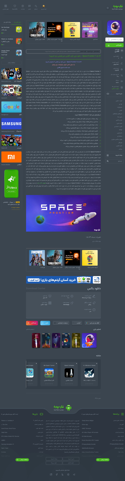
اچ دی (120, 104)
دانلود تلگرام (71, 463)
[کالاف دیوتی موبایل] (37, 30)
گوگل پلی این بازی (94, 323)
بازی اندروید (90, 51)
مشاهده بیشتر (104, 460)
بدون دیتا (119, 117)
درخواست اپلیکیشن (63, 323)
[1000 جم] (90, 30)
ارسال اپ (23, 9)
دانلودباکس (119, 45)
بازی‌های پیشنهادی (117, 114)
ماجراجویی (119, 133)
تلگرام (47, 323)
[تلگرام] (74, 474)
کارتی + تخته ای (118, 127)
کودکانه (120, 130)
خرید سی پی (43, 9)
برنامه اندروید (54, 459)
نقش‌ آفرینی (119, 146)
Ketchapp (66, 305)
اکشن (120, 111)
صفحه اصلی (96, 51)
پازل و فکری (119, 120)
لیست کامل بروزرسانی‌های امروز (90, 414)
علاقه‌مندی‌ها (14, 9)
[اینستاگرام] (51, 474)
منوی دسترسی (6, 9)
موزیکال (120, 143)
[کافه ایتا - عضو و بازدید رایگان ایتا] (54, 30)
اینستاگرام (33, 323)
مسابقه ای (119, 136)
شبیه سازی (119, 123)
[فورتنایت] (37, 258)
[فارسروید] (62, 408)
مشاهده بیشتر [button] (11, 63)
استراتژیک (119, 107)
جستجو (35, 9)
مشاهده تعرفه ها (16, 208)
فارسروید (76, 186)
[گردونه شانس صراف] (72, 30)
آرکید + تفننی (115, 89)
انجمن (29, 9)
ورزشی (120, 149)
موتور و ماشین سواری (116, 139)
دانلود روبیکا (54, 463)
